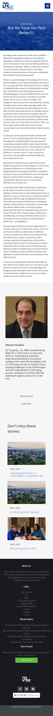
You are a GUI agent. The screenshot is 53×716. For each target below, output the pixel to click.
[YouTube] (33, 689)
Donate (26, 612)
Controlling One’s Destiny (24, 512)
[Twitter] (26, 689)
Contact (26, 609)
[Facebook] (20, 689)
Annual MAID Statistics (26, 606)
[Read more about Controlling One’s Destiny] (26, 492)
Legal (26, 615)
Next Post (26, 403)
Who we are (27, 592)
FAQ (26, 595)
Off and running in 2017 (23, 548)
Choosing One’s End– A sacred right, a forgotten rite (26, 474)
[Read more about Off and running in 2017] (26, 528)
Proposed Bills (26, 603)
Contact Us (26, 660)
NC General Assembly (26, 600)
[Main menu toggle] (47, 6)
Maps (26, 598)
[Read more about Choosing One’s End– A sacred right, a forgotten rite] (26, 453)
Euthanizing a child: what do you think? (26, 642)
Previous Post (26, 396)
